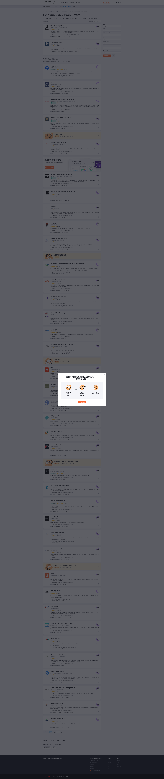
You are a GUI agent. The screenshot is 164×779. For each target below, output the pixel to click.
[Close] (104, 374)
